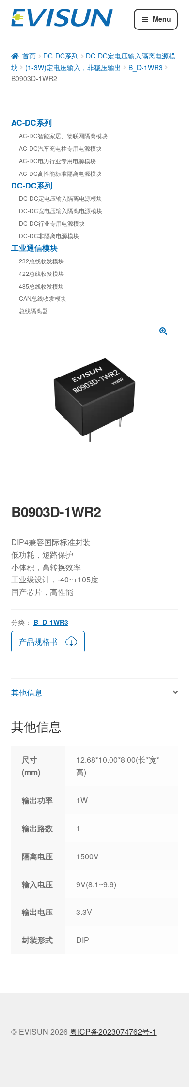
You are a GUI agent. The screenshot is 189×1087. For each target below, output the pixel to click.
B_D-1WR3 (145, 67)
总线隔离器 (33, 310)
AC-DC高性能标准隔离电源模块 (60, 173)
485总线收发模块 (41, 286)
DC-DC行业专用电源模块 (52, 223)
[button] (163, 331)
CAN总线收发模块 (42, 298)
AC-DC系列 (31, 122)
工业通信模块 (34, 247)
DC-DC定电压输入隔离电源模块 (60, 198)
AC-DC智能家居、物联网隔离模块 (63, 135)
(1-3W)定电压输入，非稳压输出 (73, 67)
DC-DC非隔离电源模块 (49, 236)
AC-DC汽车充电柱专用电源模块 (60, 148)
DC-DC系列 (61, 55)
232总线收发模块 (41, 261)
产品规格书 (38, 641)
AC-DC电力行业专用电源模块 (57, 161)
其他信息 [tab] (26, 692)
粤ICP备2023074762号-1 (113, 1031)
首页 (29, 55)
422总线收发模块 (41, 273)
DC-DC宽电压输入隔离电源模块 (60, 210)
